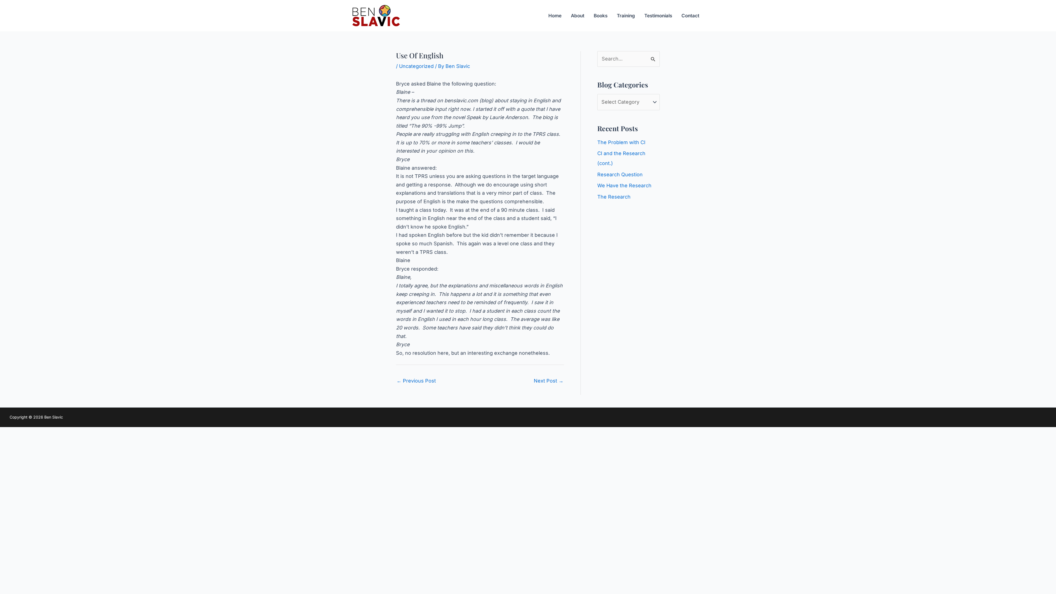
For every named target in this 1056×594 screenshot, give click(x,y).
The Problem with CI (621, 142)
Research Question (620, 174)
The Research (614, 197)
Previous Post (416, 381)
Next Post (548, 381)
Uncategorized (416, 66)
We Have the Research (624, 185)
